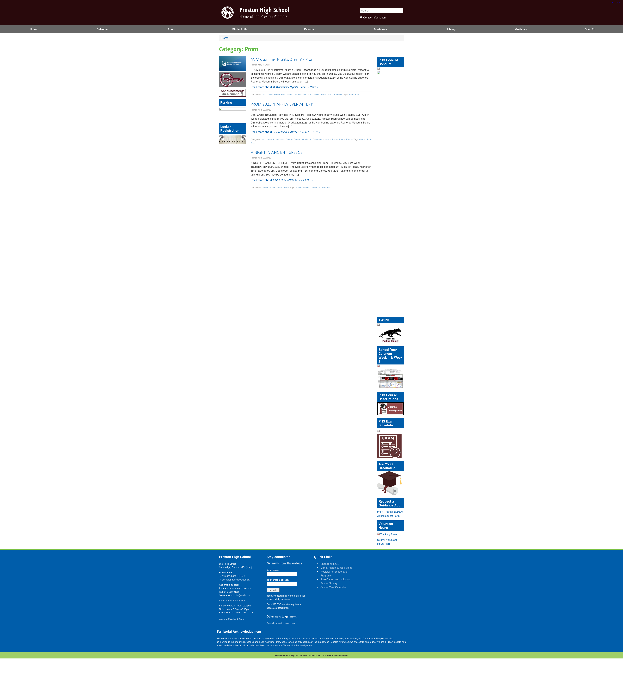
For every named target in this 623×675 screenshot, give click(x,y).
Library (451, 29)
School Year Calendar (333, 587)
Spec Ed (590, 29)
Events (298, 94)
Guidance (521, 29)
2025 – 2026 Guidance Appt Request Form (390, 514)
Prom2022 (326, 187)
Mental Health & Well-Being (336, 567)
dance (362, 139)
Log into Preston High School (288, 655)
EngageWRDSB (329, 564)
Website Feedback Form (231, 619)
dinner (306, 187)
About (171, 29)
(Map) (249, 567)
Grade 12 (308, 94)
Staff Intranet (314, 655)
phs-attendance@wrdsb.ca (236, 579)
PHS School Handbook (337, 655)
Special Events (335, 94)
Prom (323, 94)
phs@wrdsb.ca (242, 595)
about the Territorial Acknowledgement (292, 645)
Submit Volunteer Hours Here (387, 542)
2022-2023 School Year (273, 139)
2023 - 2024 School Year (273, 94)
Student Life (239, 29)
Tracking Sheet (388, 534)
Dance (290, 94)
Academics (380, 29)
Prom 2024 (354, 94)
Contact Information (374, 17)
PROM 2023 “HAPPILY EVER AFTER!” (282, 104)
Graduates (318, 139)
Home (33, 29)
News (316, 94)
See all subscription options (281, 623)
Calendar (102, 29)
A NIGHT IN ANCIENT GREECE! (277, 152)
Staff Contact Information (232, 600)
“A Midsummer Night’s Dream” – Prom (282, 59)
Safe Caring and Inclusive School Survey (335, 581)
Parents (309, 29)
